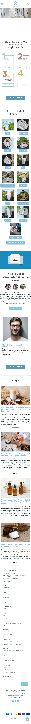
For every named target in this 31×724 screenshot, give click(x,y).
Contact (5, 599)
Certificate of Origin (8, 634)
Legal (4, 662)
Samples (5, 590)
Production (6, 592)
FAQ (4, 655)
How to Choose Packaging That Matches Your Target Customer (15, 455)
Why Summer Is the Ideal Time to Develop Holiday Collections (15, 545)
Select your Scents (7, 67)
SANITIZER (8, 167)
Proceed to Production (23, 85)
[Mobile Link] (15, 27)
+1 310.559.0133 (15, 697)
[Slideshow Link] (15, 291)
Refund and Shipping (8, 660)
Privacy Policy (6, 665)
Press (4, 667)
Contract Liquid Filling (15, 237)
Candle (7, 133)
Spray (4, 613)
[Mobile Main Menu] (2, 4)
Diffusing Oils (23, 220)
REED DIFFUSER (23, 150)
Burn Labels (6, 632)
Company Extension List (9, 672)
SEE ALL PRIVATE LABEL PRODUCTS (15, 242)
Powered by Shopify (15, 718)
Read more (15, 427)
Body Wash (7, 220)
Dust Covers (6, 637)
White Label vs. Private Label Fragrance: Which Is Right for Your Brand (15, 502)
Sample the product (23, 67)
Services (5, 595)
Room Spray (7, 150)
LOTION (7, 203)
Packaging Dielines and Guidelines (12, 644)
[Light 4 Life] (15, 4)
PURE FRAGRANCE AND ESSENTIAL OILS (8, 185)
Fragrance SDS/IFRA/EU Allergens (12, 641)
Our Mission (6, 597)
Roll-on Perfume (23, 133)
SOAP (23, 167)
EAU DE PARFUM (23, 185)
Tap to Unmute (15, 260)
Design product (7, 84)
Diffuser (5, 616)
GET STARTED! (15, 98)
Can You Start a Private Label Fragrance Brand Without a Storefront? (15, 409)
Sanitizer (5, 618)
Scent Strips (6, 587)
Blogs (4, 602)
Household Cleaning (23, 203)
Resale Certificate (7, 670)
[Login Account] (25, 4)
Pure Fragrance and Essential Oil (12, 623)
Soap (4, 620)
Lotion (4, 625)
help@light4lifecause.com (15, 695)
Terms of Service (7, 658)
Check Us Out (6, 581)
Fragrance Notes (7, 639)
